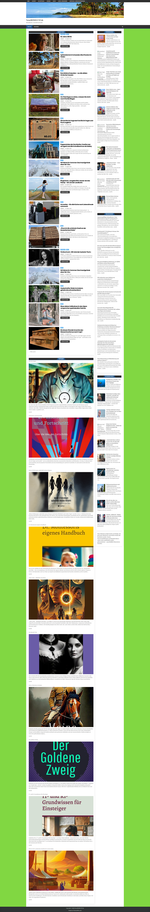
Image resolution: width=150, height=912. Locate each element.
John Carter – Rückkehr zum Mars (37, 523)
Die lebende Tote (33, 577)
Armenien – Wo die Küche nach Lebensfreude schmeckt (76, 205)
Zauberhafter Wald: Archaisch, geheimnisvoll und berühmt (71, 289)
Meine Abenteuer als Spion (35, 630)
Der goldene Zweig (33, 685)
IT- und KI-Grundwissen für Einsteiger (38, 739)
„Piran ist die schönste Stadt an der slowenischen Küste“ (73, 229)
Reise (67, 34)
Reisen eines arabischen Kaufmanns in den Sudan (41, 794)
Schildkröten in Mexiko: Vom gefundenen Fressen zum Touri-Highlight (113, 381)
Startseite (29, 26)
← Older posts (32, 351)
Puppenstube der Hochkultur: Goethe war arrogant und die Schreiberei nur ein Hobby (76, 145)
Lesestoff (34, 1)
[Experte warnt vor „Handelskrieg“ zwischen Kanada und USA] (101, 475)
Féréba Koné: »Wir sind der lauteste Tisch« (75, 252)
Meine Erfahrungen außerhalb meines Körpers (40, 415)
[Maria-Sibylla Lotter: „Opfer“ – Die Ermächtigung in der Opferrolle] (101, 96)
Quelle (30, 412)
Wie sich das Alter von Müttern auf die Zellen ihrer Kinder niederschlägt (113, 502)
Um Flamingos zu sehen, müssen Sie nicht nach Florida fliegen (75, 98)
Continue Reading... (65, 46)
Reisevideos (36, 26)
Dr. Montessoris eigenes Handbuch (37, 470)
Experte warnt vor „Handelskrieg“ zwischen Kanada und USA (112, 470)
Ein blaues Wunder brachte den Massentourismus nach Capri (71, 331)
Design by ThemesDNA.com (75, 910)
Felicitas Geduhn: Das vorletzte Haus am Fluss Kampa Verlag (112, 37)
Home (28, 1)
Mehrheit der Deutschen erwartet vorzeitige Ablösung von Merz (113, 456)
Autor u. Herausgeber (62, 1)
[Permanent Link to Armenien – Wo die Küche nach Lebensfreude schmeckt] (44, 212)
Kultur (54, 1)
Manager (62, 38)
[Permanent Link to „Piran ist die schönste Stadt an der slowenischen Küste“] (44, 236)
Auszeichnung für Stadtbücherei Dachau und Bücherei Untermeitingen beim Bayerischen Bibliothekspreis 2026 (112, 54)
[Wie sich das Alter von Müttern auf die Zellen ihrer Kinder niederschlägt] (101, 507)
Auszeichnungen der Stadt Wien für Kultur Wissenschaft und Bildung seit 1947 (113, 180)
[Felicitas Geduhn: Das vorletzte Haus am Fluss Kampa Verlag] (101, 42)
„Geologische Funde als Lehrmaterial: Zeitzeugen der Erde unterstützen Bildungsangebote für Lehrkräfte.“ (106, 343)
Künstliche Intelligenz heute (35, 848)
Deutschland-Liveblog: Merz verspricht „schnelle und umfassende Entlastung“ (113, 395)
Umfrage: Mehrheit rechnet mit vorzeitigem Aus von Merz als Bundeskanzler (113, 411)
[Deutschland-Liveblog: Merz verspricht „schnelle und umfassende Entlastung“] (101, 400)
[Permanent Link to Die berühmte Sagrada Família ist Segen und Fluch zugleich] (44, 129)
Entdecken (63, 34)
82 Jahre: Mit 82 (66, 37)
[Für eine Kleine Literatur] (101, 203)
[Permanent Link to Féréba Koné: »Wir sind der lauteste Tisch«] (44, 257)
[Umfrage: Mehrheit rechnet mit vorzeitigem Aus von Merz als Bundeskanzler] (101, 416)
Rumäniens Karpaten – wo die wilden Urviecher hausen (73, 74)
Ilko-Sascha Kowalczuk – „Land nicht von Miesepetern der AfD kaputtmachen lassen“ (113, 148)
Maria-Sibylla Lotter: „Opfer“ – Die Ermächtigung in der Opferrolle (113, 91)
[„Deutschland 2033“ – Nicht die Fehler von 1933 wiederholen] (101, 169)
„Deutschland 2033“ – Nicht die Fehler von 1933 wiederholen (113, 164)
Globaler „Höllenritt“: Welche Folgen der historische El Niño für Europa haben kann (113, 516)
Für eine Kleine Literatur (112, 196)
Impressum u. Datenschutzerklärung (77, 1)
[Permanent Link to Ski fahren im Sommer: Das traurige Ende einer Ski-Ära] (44, 168)
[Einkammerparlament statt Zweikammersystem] (101, 491)
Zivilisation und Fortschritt (35, 361)
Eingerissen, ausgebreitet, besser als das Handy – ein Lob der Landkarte (75, 182)
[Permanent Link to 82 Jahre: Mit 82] (44, 42)
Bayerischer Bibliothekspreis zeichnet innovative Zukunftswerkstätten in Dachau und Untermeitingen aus (113, 128)
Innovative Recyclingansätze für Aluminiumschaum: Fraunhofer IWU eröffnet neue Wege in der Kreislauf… (108, 309)
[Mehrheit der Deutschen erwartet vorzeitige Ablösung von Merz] (101, 461)
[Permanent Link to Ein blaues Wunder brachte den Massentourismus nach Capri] (44, 338)
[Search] (122, 27)
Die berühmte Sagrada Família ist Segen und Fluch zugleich (76, 122)
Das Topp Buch (41, 1)
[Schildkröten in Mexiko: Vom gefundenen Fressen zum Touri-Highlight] (101, 386)
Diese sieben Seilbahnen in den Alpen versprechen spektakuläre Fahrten (73, 307)
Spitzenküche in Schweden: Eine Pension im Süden (76, 56)
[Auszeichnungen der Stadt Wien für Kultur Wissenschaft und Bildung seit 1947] (101, 185)
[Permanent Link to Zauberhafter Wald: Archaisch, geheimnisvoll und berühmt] (44, 293)
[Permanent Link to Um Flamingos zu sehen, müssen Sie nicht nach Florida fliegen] (44, 105)
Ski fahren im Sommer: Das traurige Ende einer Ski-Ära (75, 164)
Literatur (48, 1)
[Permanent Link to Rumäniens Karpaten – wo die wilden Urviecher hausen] (44, 81)
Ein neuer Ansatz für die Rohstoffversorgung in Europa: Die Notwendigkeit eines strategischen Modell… (109, 247)
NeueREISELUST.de (34, 20)
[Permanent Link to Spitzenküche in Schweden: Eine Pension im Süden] (44, 60)
